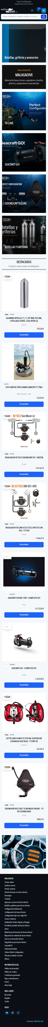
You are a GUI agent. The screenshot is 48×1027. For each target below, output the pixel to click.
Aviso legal (8, 985)
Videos (7, 959)
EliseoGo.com (38, 1021)
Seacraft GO (8, 946)
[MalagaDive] (15, 10)
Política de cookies (11, 972)
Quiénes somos (10, 886)
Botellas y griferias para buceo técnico (17, 906)
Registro (7, 998)
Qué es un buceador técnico (14, 939)
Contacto (7, 899)
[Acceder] (32, 10)
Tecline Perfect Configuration (14, 952)
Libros (7, 929)
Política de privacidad (12, 969)
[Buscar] (43, 16)
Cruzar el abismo (10, 919)
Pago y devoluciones (11, 979)
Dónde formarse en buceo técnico (16, 892)
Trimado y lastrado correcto (14, 956)
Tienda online (9, 882)
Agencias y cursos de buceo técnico (16, 902)
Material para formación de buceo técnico (18, 932)
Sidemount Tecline (11, 949)
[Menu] (43, 10)
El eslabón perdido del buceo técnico (17, 926)
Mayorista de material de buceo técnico (18, 936)
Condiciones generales (12, 975)
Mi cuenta (8, 995)
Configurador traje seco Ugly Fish (16, 916)
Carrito (7, 1002)
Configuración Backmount (13, 909)
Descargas (8, 896)
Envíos (7, 982)
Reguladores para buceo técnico (15, 942)
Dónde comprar (10, 889)
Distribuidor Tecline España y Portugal (17, 922)
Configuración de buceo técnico (15, 912)
